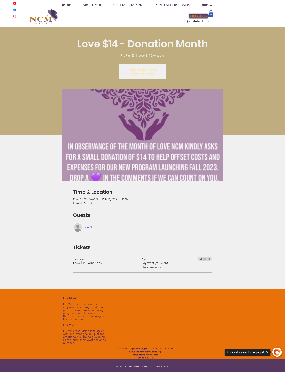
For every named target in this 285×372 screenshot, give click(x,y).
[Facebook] (14, 10)
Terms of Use (147, 366)
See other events (142, 74)
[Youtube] (14, 3)
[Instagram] (14, 16)
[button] (211, 13)
